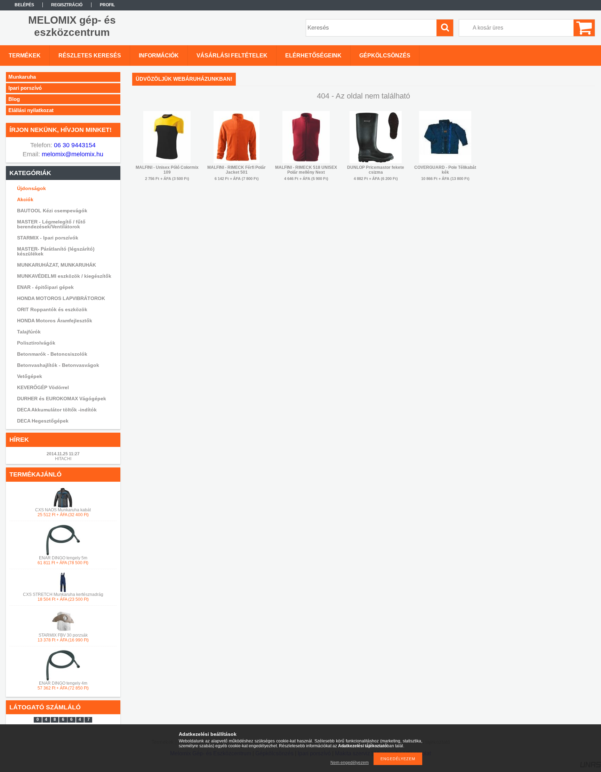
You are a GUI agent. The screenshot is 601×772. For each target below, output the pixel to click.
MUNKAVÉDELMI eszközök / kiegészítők (64, 276)
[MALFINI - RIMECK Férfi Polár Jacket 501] (236, 161)
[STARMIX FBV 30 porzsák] (63, 631)
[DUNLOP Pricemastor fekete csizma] (376, 161)
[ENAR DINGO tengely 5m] (63, 554)
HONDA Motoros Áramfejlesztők (54, 320)
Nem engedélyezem (349, 762)
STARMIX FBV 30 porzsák (63, 635)
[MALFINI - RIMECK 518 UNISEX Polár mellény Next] (306, 161)
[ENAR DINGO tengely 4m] (63, 679)
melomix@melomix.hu (71, 154)
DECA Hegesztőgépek (43, 421)
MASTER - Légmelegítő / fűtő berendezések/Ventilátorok (51, 224)
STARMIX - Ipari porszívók (47, 238)
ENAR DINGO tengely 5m (63, 558)
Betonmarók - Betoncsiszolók (52, 354)
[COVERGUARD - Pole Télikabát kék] (445, 161)
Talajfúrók (29, 331)
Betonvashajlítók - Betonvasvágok (58, 365)
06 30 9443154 (74, 145)
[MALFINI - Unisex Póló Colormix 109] (167, 161)
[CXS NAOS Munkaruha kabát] (63, 506)
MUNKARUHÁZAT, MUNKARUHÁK (56, 265)
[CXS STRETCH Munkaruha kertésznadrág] (63, 590)
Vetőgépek (29, 376)
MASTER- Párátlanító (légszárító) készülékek (56, 251)
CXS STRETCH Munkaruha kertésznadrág (63, 594)
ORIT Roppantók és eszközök (52, 309)
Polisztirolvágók (36, 343)
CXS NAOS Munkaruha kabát (63, 509)
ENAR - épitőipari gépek (45, 287)
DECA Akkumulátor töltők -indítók (57, 409)
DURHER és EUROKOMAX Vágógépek (61, 398)
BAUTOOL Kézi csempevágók (52, 210)
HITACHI (63, 458)
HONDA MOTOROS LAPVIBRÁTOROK (61, 298)
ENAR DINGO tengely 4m (63, 683)
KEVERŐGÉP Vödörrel (43, 387)
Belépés (24, 4)
